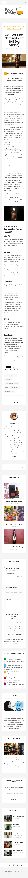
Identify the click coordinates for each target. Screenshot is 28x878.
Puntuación (17, 28)
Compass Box (13, 26)
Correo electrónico (13, 616)
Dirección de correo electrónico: (14, 787)
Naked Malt (16, 824)
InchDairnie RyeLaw (18, 816)
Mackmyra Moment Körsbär (14, 502)
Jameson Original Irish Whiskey (14, 547)
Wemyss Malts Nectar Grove (14, 524)
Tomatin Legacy (18, 842)
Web (18, 614)
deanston (7, 387)
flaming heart (15, 387)
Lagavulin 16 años (18, 851)
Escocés (21, 26)
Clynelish (13, 375)
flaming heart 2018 (9, 391)
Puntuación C (14, 31)
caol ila (6, 375)
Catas (6, 26)
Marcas (9, 28)
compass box (8, 379)
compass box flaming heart (11, 383)
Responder (19, 576)
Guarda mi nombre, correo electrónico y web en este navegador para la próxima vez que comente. (13, 626)
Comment (9, 599)
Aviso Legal (20, 873)
